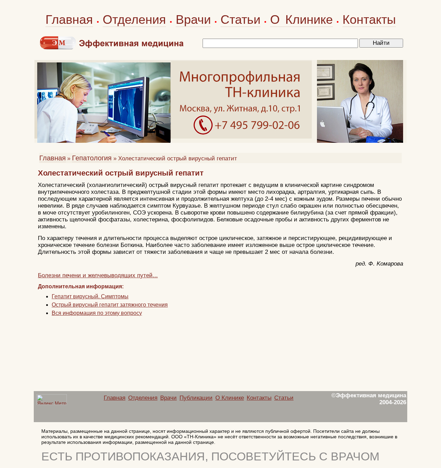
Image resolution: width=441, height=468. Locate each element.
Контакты (369, 19)
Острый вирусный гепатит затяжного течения (110, 305)
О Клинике (301, 19)
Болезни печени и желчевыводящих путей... (98, 275)
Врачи (193, 19)
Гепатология (92, 158)
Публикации (196, 398)
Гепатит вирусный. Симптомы (90, 296)
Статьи (240, 19)
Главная (69, 19)
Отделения (134, 19)
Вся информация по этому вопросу (97, 313)
